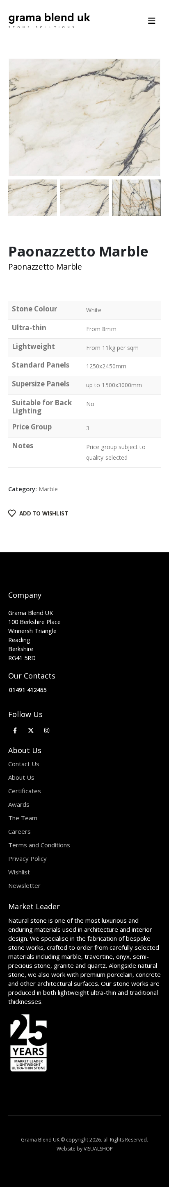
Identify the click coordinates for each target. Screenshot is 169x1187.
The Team (22, 818)
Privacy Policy (27, 858)
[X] (31, 730)
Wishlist (19, 872)
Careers (19, 831)
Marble (48, 489)
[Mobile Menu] (154, 21)
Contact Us (23, 764)
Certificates (24, 791)
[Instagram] (47, 730)
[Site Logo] (49, 21)
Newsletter (24, 885)
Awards (19, 804)
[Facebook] (15, 730)
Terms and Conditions (39, 845)
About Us (21, 777)
